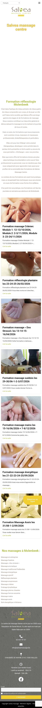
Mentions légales (25, 704)
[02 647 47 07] (21, 636)
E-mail (2, 686)
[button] (39, 3)
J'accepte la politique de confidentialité (14, 693)
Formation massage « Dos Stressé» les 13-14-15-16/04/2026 (17, 331)
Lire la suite (7, 246)
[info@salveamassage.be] (21, 644)
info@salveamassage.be (21, 648)
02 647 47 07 (21, 640)
